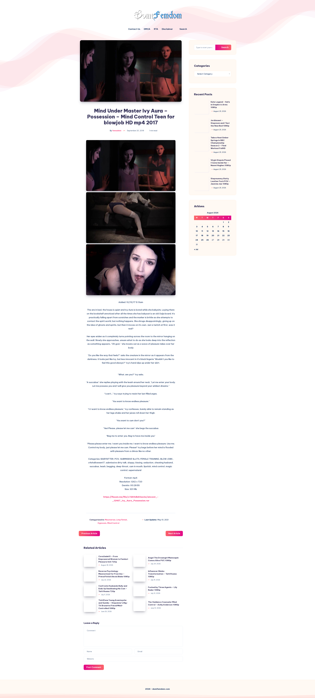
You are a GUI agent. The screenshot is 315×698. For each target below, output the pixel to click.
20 (213, 235)
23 (228, 235)
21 (218, 235)
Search (224, 47)
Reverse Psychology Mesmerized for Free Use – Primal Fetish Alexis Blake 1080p (114, 574)
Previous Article (89, 533)
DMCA (147, 29)
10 (197, 231)
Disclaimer (167, 29)
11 (202, 231)
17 (197, 235)
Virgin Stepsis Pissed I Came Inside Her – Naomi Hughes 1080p (221, 163)
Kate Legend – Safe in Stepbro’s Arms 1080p (220, 104)
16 (228, 231)
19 (207, 235)
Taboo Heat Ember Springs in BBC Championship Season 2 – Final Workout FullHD (219, 142)
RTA (156, 29)
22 (223, 235)
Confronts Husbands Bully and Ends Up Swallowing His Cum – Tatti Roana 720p (112, 588)
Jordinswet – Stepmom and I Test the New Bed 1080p (220, 123)
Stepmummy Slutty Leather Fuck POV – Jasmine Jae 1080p (220, 181)
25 (202, 240)
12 (207, 231)
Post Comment (93, 667)
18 (202, 235)
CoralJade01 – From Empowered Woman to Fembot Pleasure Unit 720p (113, 559)
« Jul (196, 249)
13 (213, 231)
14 (218, 231)
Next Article (174, 533)
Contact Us (134, 29)
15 (223, 231)
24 (197, 240)
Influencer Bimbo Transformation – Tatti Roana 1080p (162, 574)
